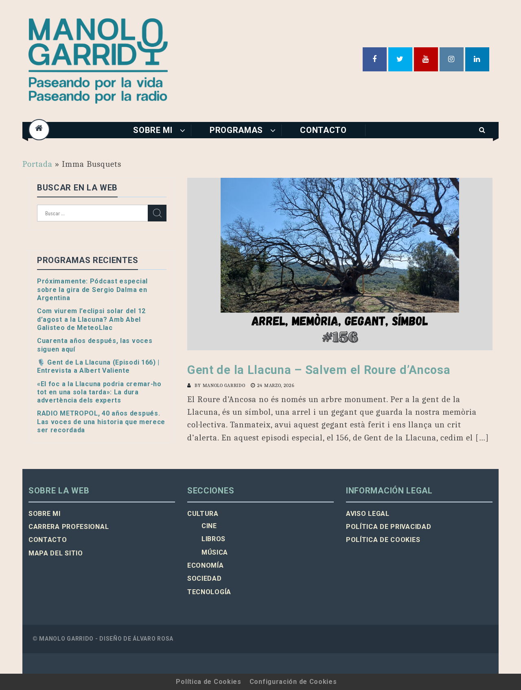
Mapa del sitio (55, 553)
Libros (213, 539)
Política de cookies (383, 540)
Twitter (400, 59)
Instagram (452, 59)
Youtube (426, 59)
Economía (205, 565)
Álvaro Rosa (153, 638)
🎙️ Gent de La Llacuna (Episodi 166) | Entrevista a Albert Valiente (98, 366)
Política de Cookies (208, 682)
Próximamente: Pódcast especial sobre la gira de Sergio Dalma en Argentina (92, 289)
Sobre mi (153, 130)
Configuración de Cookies (293, 682)
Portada (37, 164)
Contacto (323, 130)
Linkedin (477, 59)
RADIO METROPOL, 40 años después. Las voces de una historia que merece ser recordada (101, 421)
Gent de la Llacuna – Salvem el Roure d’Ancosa (319, 370)
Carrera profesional (68, 527)
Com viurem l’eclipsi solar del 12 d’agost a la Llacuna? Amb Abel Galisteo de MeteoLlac (91, 319)
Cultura (203, 514)
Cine (209, 526)
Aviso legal (368, 514)
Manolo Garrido (224, 385)
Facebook (375, 59)
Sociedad (204, 578)
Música (214, 552)
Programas (236, 130)
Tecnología (209, 592)
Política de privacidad (388, 527)
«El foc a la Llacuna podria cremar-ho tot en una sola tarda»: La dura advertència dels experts (99, 392)
